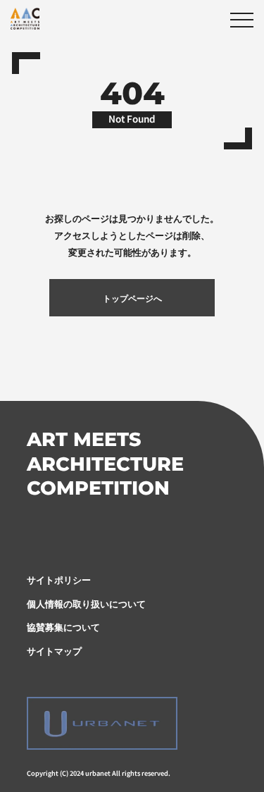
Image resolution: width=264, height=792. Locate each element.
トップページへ (132, 298)
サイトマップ (54, 650)
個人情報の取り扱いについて (86, 603)
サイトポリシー (59, 579)
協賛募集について (63, 626)
